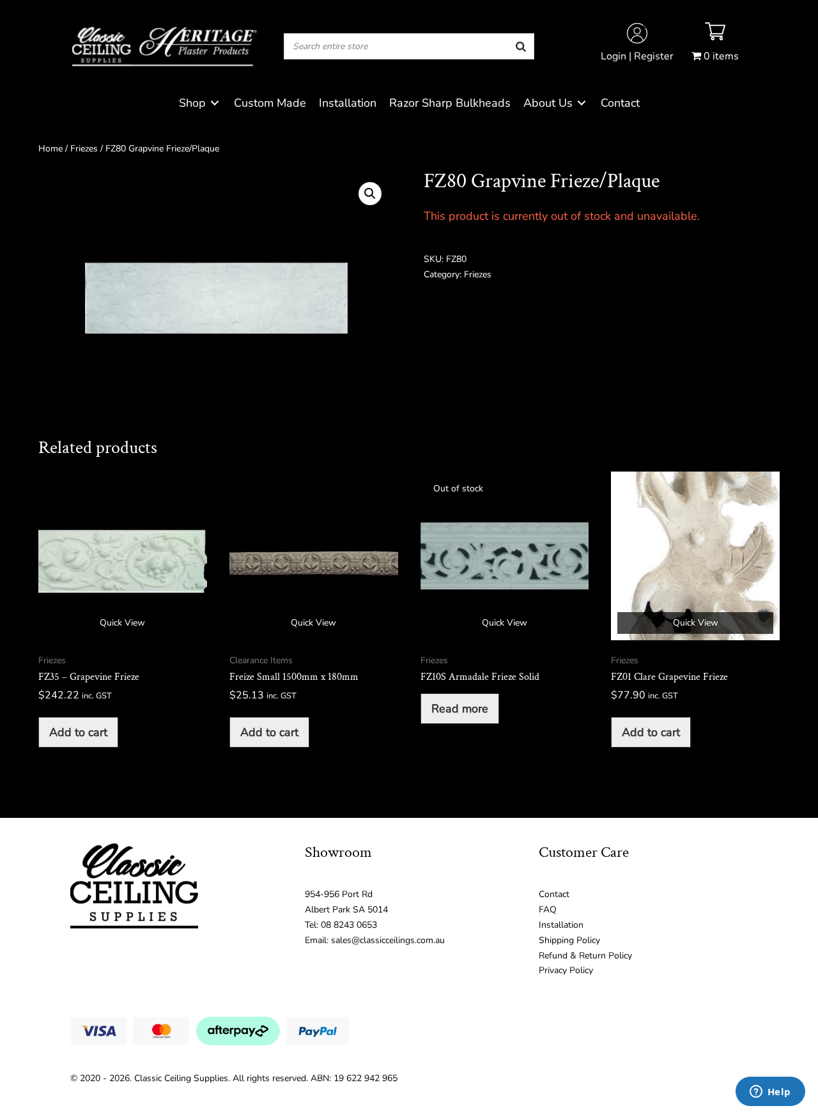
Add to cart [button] (78, 732)
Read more (459, 708)
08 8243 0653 (349, 925)
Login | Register (637, 56)
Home (50, 148)
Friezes (84, 148)
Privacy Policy (566, 970)
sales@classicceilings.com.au (388, 940)
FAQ (548, 910)
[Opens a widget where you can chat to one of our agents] (770, 1093)
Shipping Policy (569, 940)
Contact (554, 894)
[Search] (521, 46)
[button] (370, 193)
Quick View (122, 623)
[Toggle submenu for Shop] (214, 103)
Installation (561, 925)
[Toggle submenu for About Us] (581, 103)
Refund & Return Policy (585, 956)
